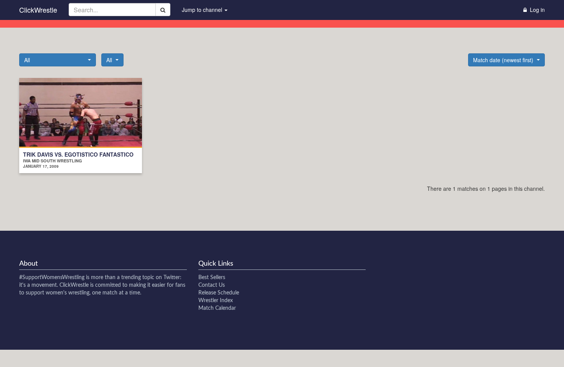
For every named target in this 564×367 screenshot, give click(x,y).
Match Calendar (217, 308)
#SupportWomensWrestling (51, 277)
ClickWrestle (38, 10)
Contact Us (211, 285)
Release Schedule (218, 293)
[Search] (162, 9)
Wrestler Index (215, 300)
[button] (57, 59)
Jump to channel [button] (203, 9)
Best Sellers (211, 277)
